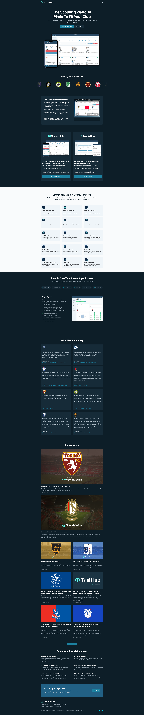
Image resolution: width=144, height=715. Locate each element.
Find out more (79, 26)
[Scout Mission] (48, 2)
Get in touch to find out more (56, 176)
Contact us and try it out (67, 26)
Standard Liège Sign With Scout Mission (54, 532)
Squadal (54, 706)
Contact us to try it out (87, 176)
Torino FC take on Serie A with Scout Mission (55, 486)
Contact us (96, 690)
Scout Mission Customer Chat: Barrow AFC (87, 561)
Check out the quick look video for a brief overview (87, 119)
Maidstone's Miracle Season (50, 561)
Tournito (59, 706)
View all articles (72, 644)
